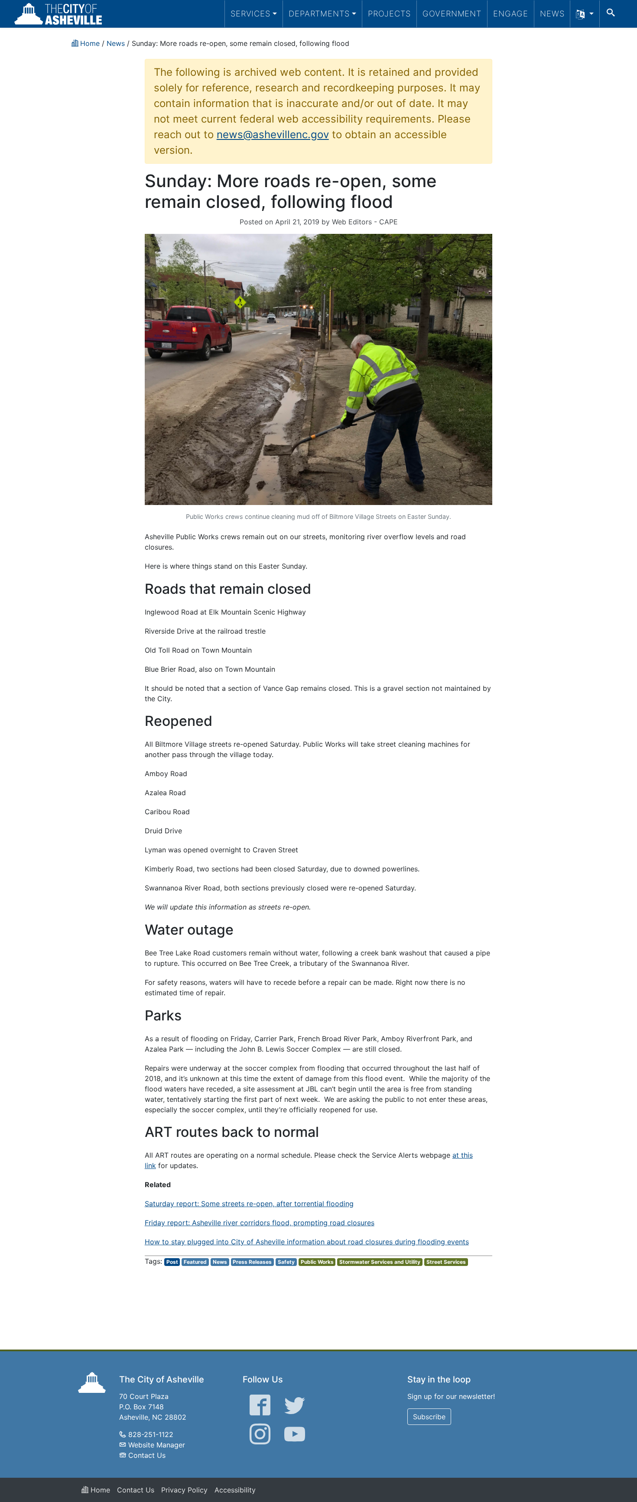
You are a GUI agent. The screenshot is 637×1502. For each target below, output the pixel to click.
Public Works (317, 1262)
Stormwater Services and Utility (379, 1262)
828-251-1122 (150, 1434)
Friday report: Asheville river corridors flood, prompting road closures (259, 1222)
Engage (510, 13)
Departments (319, 13)
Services (250, 13)
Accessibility (235, 1490)
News (552, 13)
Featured (195, 1262)
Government (451, 13)
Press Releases (252, 1262)
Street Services (446, 1262)
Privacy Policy (184, 1490)
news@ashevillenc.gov (273, 134)
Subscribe (429, 1416)
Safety (286, 1262)
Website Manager (156, 1444)
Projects (389, 13)
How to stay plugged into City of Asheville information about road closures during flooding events (307, 1241)
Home (99, 1490)
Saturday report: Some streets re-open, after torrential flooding (249, 1203)
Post (172, 1262)
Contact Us (147, 1455)
